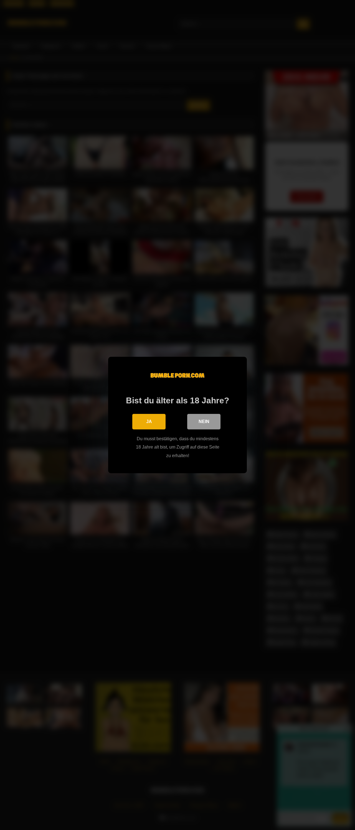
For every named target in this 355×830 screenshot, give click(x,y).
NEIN (204, 421)
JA (149, 421)
